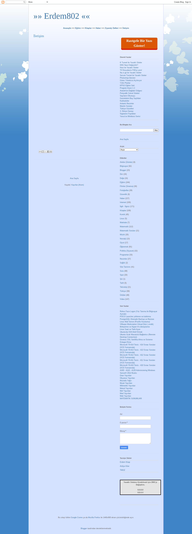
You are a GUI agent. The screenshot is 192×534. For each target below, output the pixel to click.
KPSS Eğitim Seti (127, 85)
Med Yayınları (125, 393)
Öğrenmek (124, 247)
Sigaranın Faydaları (128, 114)
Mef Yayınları (125, 391)
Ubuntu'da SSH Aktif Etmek (131, 332)
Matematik (124, 226)
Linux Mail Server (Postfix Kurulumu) (135, 322)
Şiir (121, 279)
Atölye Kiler (124, 466)
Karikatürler (124, 101)
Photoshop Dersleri (127, 78)
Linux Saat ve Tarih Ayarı (130, 329)
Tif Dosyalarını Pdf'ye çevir (131, 70)
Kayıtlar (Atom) (77, 185)
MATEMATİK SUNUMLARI (131, 398)
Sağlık (122, 263)
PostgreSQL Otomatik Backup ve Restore (137, 319)
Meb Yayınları (125, 396)
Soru (122, 271)
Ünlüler (123, 295)
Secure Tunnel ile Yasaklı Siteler (133, 75)
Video (122, 299)
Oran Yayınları (126, 375)
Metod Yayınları (126, 388)
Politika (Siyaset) (127, 251)
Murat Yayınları (126, 383)
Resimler (123, 259)
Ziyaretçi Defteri (111, 28)
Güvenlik (123, 194)
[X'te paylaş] (45, 151)
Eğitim (78, 28)
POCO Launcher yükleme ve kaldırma (135, 316)
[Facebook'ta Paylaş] (48, 151)
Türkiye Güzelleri (127, 109)
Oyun (122, 243)
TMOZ (122, 470)
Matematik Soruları (127, 231)
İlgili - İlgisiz (125, 206)
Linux (122, 218)
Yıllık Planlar (125, 83)
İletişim (126, 28)
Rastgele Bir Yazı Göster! (139, 43)
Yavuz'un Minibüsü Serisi (130, 116)
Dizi (121, 174)
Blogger (123, 170)
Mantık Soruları (126, 106)
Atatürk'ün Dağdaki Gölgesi (131, 91)
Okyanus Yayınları (127, 378)
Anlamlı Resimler (127, 103)
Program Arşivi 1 (126, 88)
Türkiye (123, 291)
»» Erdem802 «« (61, 16)
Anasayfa (67, 28)
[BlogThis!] (42, 151)
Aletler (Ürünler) (126, 162)
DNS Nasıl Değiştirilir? (129, 65)
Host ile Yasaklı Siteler (129, 68)
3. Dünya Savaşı (127, 111)
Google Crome (77, 517)
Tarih (122, 283)
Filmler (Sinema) (126, 186)
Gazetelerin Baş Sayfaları (130, 98)
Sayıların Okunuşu (127, 96)
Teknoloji (123, 287)
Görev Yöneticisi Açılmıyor (131, 80)
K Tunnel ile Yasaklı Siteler (131, 62)
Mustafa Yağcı (126, 381)
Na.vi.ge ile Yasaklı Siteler (130, 73)
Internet (123, 202)
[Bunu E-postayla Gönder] (40, 151)
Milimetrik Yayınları (127, 386)
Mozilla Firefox (94, 517)
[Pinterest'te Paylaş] (50, 151)
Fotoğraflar (124, 190)
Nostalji (123, 239)
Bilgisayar (124, 166)
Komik (122, 214)
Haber (98, 28)
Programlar (124, 255)
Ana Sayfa (74, 178)
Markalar (123, 222)
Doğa (122, 178)
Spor (122, 275)
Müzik (122, 235)
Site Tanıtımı (125, 267)
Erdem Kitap (125, 462)
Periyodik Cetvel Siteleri (129, 93)
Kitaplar (88, 28)
